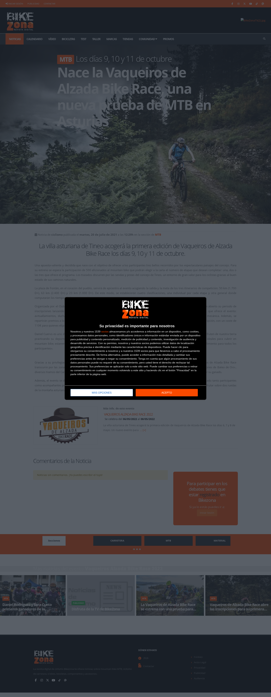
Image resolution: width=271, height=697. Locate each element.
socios (105, 331)
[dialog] (135, 348)
